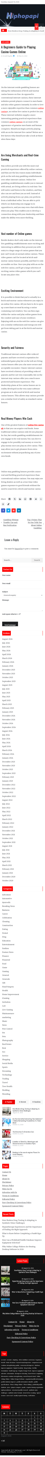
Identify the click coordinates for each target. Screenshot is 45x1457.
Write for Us (7, 1189)
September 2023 (9, 773)
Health (5, 991)
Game (4, 968)
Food (4, 964)
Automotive (7, 899)
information (10, 1373)
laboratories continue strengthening (11, 1376)
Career (5, 914)
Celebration (7, 918)
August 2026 (7, 639)
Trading (5, 1079)
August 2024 (7, 731)
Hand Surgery (8, 987)
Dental (5, 933)
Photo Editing (27, 1384)
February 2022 (8, 823)
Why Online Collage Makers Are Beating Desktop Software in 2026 (22, 1314)
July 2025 (6, 689)
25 (10, 1430)
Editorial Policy (8, 1199)
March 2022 (7, 819)
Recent (23, 1102)
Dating (5, 929)
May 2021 (6, 858)
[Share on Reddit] (36, 499)
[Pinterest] (14, 510)
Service (5, 1056)
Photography (7, 1040)
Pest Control (7, 1029)
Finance (5, 956)
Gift (3, 983)
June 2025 (6, 693)
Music (4, 1021)
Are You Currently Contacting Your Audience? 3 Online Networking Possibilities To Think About (27, 1121)
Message (5, 600)
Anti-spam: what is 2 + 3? (11, 614)
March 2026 (7, 658)
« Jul (3, 1441)
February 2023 (8, 777)
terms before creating (29, 1393)
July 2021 (5, 850)
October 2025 (7, 677)
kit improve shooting (21, 1373)
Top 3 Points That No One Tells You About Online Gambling (34, 524)
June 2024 (6, 739)
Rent (4, 1048)
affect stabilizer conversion (27, 1360)
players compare (16, 1387)
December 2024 (8, 716)
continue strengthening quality (10, 1365)
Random (37, 1102)
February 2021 (8, 869)
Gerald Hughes (8, 56)
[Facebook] (3, 510)
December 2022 (8, 785)
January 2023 (7, 781)
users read (9, 1395)
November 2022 (8, 789)
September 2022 (9, 796)
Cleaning (6, 922)
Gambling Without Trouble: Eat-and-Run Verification (10, 522)
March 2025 (7, 704)
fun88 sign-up (13, 1371)
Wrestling (6, 1094)
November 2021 (8, 835)
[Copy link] (8, 504)
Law (4, 1006)
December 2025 (8, 670)
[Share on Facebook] (9, 499)
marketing (6, 1017)
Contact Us (6, 1172)
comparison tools (37, 1362)
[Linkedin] (19, 510)
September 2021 (8, 842)
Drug (4, 937)
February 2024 (8, 754)
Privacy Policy (8, 1186)
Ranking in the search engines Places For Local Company (26, 1153)
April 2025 (6, 700)
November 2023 (8, 766)
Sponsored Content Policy (12, 1206)
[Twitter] (8, 510)
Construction (7, 925)
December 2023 (8, 762)
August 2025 (7, 685)
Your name (6, 575)
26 (16, 1430)
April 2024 (6, 746)
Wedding (6, 1090)
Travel (5, 1082)
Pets (4, 1037)
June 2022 (6, 808)
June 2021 (6, 854)
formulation (4, 1371)
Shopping (6, 1059)
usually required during (20, 1395)
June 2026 (6, 647)
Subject (5, 592)
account (3, 1360)
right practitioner (6, 1390)
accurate (9, 1360)
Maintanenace (8, 1014)
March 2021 (7, 865)
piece (8, 1387)
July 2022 (6, 804)
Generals (6, 979)
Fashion (5, 948)
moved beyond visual (29, 1376)
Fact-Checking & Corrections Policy (16, 1203)
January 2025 (7, 712)
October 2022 (7, 792)
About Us (6, 1179)
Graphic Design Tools (24, 1371)
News (4, 1025)
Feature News (7, 952)
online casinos (15, 122)
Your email (6, 583)
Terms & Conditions (10, 1196)
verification (31, 1395)
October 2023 (7, 769)
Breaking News (8, 906)
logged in (19, 549)
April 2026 (6, 654)
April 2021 (6, 861)
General (5, 975)
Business (6, 910)
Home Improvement (10, 994)
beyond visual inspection (23, 1362)
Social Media (7, 1063)
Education (6, 941)
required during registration (34, 1387)
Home (4, 1175)
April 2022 (6, 815)
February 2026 (8, 662)
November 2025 (8, 674)
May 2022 (6, 812)
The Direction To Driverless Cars (23, 1132)
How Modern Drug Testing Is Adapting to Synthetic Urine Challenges (26, 1110)
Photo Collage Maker (16, 1384)
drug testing (27, 1368)
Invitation (6, 1002)
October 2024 (7, 723)
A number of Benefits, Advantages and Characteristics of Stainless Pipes (25, 1142)
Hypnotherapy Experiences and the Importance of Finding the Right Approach (27, 1282)
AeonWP (19, 1452)
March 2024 (7, 750)
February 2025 (8, 708)
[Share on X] (15, 499)
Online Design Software (17, 1379)
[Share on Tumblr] (41, 499)
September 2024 (9, 727)
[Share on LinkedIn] (20, 499)
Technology (7, 1075)
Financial (6, 960)
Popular (9, 1102)
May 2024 (6, 743)
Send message (10, 625)
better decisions (11, 1362)
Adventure (6, 895)
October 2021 (7, 838)
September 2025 (9, 681)
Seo (3, 1052)
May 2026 (6, 651)
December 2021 (8, 831)
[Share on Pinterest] (30, 499)
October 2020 (7, 881)
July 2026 (6, 643)
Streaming (6, 1071)
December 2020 (8, 877)
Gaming (5, 971)
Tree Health (7, 1086)
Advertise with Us (9, 1192)
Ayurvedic (6, 902)
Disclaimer (6, 1182)
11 (10, 1423)
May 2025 (6, 697)
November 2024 (8, 720)
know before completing (35, 1373)
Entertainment (8, 945)
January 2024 (7, 758)
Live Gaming (5, 42)
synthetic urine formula (15, 1393)
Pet (3, 1033)
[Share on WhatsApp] (25, 499)
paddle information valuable (25, 1382)
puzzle (24, 1387)
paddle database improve (8, 1382)
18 (10, 1427)
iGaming (5, 998)
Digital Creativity (18, 1368)
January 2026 (7, 666)
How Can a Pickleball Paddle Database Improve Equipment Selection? (27, 1303)
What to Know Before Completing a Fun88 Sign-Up (27, 1293)
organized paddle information (34, 1379)
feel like (34, 1368)
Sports (5, 1067)
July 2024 (6, 735)
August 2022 (7, 800)
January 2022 (7, 827)
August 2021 (7, 846)
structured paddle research (20, 1390)
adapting (15, 1360)
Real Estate (6, 1044)
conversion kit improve (27, 1365)
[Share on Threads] (3, 504)
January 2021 (7, 873)
